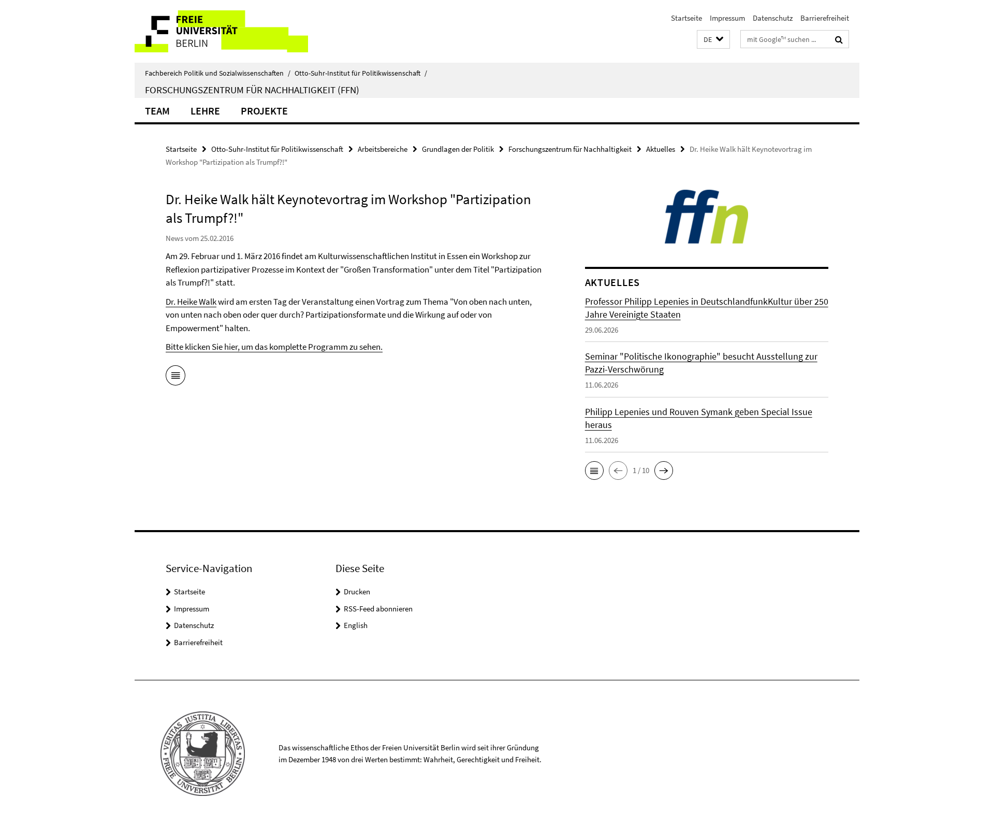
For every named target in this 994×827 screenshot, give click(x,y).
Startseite (686, 18)
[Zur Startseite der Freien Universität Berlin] (221, 31)
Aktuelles (660, 149)
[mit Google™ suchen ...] (839, 39)
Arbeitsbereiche (382, 149)
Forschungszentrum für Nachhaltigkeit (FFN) (252, 89)
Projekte (264, 110)
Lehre (205, 110)
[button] (713, 39)
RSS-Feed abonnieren (378, 609)
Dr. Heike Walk (191, 301)
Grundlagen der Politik (458, 149)
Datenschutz (773, 18)
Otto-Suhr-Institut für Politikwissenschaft (361, 73)
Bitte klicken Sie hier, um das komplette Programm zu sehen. (274, 346)
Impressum (727, 18)
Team (157, 110)
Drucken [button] (357, 591)
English (356, 625)
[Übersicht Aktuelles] (175, 377)
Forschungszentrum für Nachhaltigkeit (570, 149)
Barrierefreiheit (824, 18)
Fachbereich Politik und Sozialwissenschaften (217, 73)
